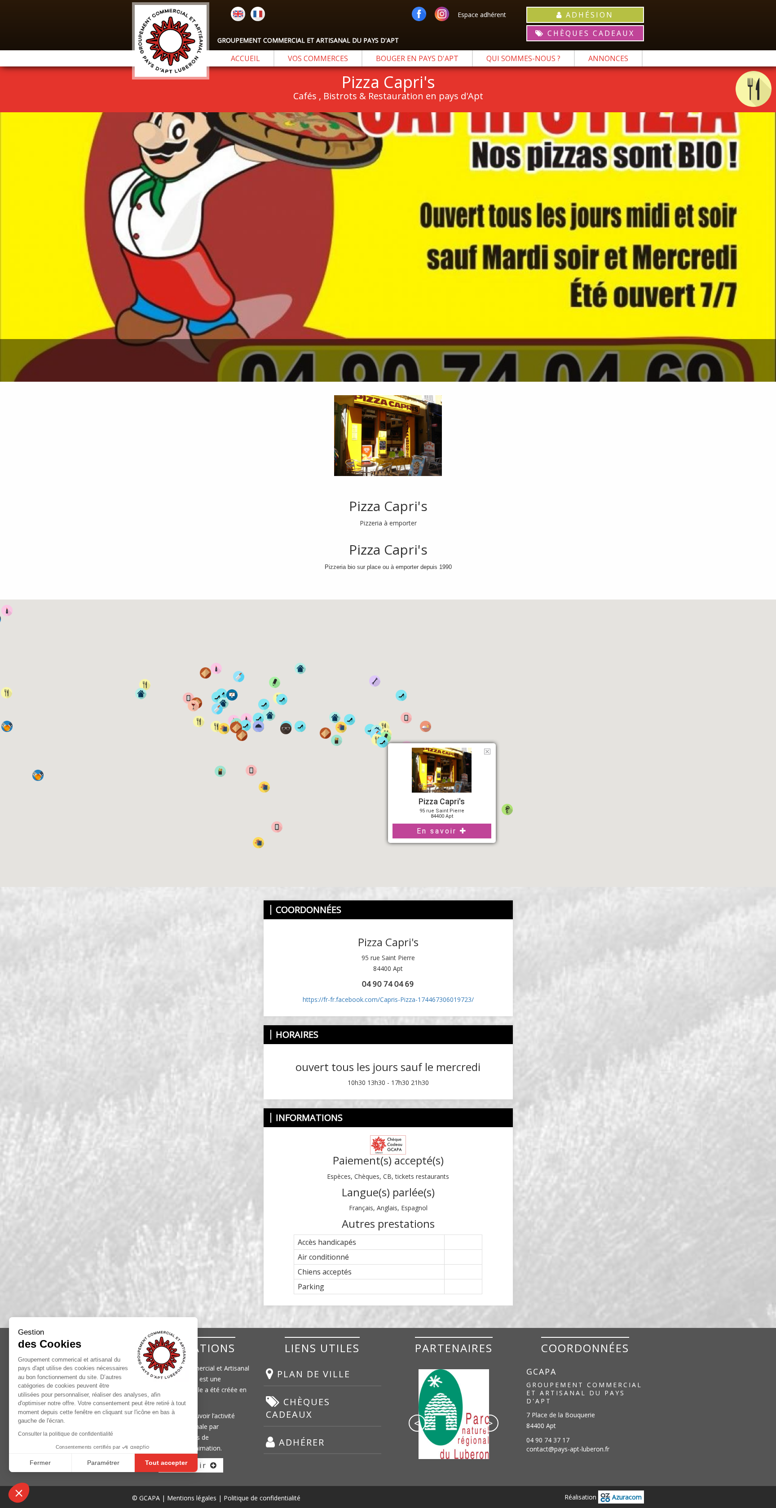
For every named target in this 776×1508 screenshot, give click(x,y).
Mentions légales (191, 1498)
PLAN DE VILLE (312, 1374)
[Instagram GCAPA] (442, 14)
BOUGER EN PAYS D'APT (417, 58)
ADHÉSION (588, 15)
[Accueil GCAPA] (171, 41)
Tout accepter (166, 1462)
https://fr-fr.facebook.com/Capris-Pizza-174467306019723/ (388, 999)
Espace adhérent (482, 14)
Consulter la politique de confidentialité (65, 1434)
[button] (314, 756)
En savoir (438, 831)
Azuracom (626, 1497)
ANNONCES (608, 58)
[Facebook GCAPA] (419, 14)
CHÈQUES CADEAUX (589, 33)
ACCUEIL (245, 58)
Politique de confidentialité (262, 1498)
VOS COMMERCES (318, 58)
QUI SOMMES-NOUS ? (523, 58)
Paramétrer (103, 1462)
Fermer (40, 1462)
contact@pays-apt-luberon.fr (567, 1449)
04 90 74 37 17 (547, 1440)
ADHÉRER (300, 1442)
